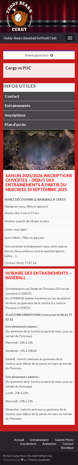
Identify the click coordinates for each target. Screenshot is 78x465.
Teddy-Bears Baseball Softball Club (30, 38)
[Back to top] (68, 455)
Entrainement (39, 440)
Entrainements (17, 105)
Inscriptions (15, 115)
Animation (49, 443)
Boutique (67, 447)
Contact (12, 96)
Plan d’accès (15, 124)
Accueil (19, 440)
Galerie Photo (64, 440)
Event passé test (37, 55)
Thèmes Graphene (39, 459)
